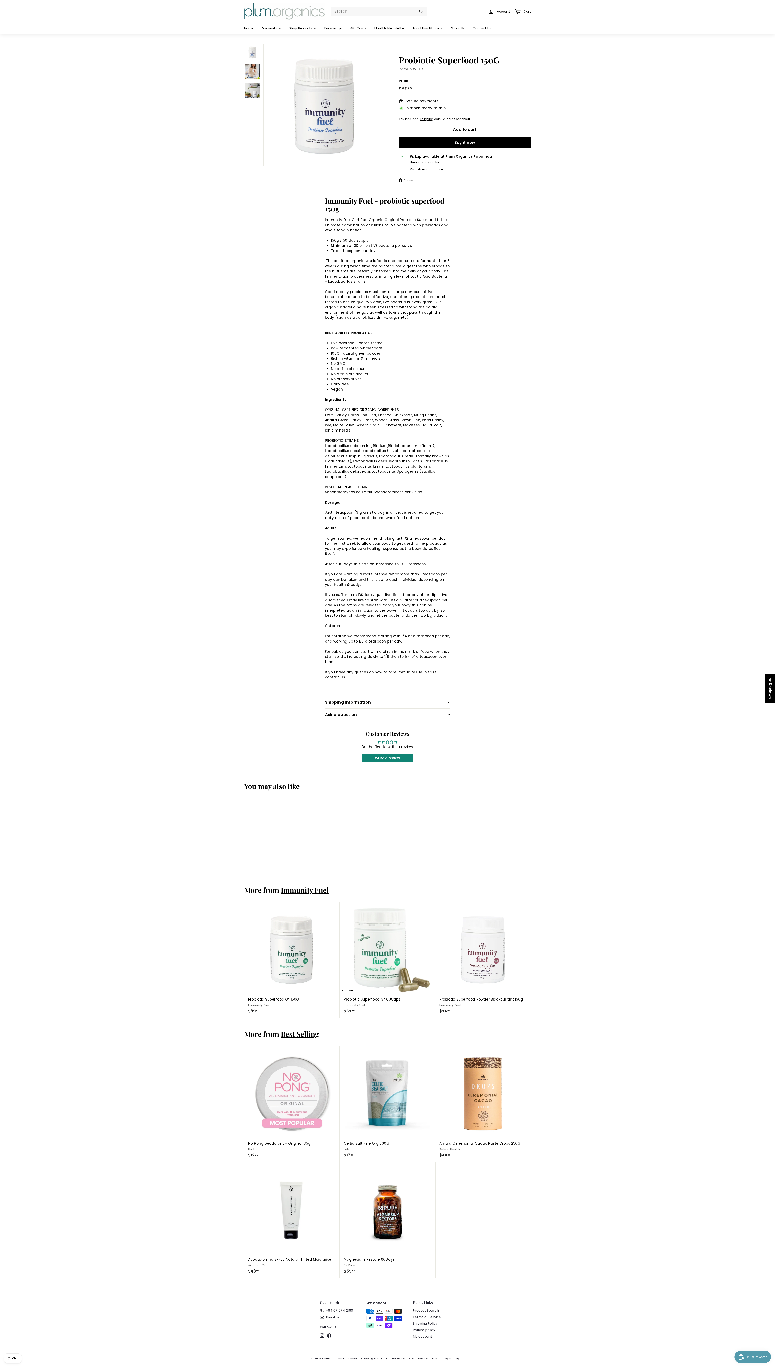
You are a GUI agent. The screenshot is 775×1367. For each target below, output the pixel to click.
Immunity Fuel (412, 69)
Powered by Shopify (446, 1358)
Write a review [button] (387, 758)
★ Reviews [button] (770, 688)
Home (249, 28)
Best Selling (300, 1034)
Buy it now (464, 142)
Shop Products (301, 28)
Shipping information (348, 702)
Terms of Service (427, 1317)
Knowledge (333, 28)
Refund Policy (395, 1358)
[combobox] (379, 11)
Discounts (270, 28)
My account (422, 1336)
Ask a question (341, 714)
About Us (457, 28)
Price (403, 80)
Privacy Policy (418, 1358)
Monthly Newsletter (389, 28)
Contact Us (482, 28)
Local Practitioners (427, 28)
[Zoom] (324, 105)
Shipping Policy (425, 1323)
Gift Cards (358, 28)
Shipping (426, 119)
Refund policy (424, 1330)
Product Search (426, 1310)
